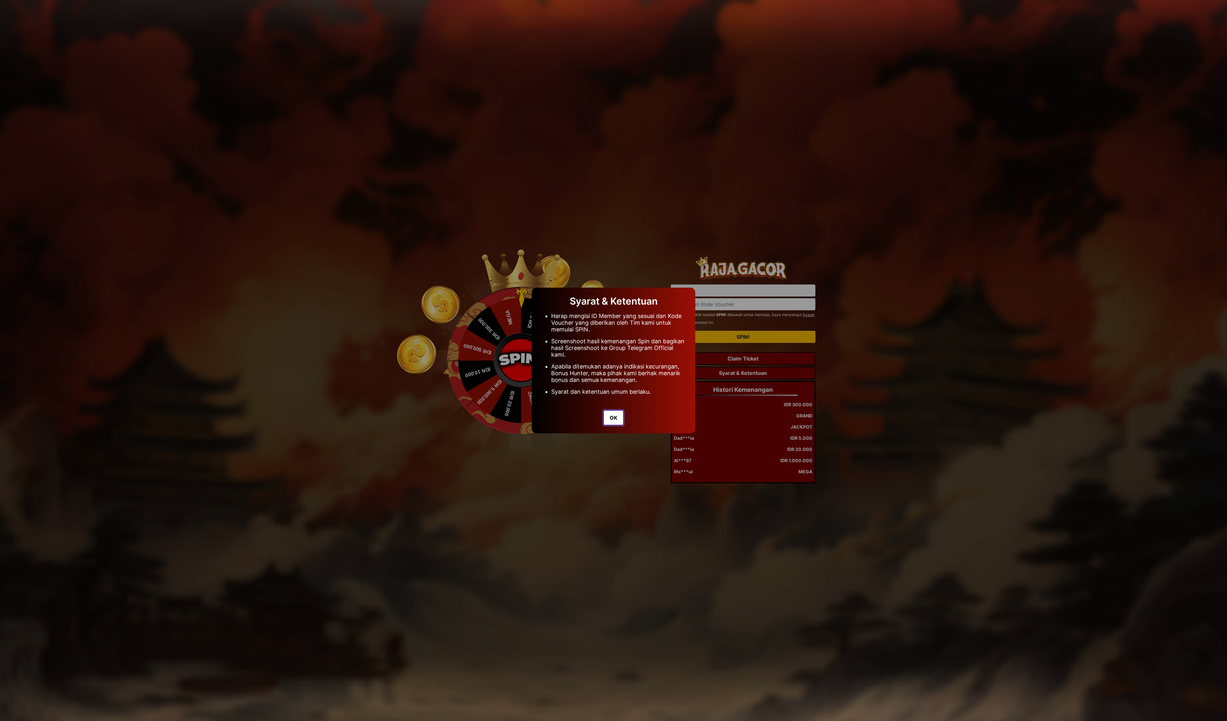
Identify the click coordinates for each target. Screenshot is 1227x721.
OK (613, 418)
